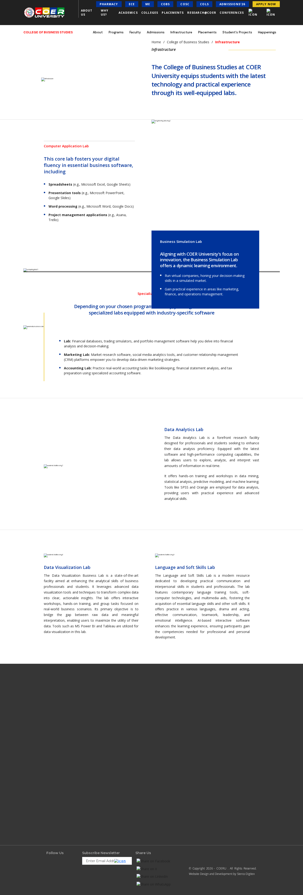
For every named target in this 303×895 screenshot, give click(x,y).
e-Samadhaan (55, 852)
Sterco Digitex (246, 874)
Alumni (160, 750)
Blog (49, 801)
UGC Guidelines (57, 823)
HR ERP (160, 757)
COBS (165, 4)
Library (51, 750)
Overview (106, 713)
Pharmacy (109, 4)
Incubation (108, 793)
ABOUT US (87, 13)
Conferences (232, 13)
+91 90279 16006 (248, 812)
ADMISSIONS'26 (232, 4)
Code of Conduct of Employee (65, 845)
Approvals (107, 779)
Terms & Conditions (113, 808)
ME (147, 4)
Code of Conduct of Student (64, 837)
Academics (53, 728)
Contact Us (53, 765)
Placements (173, 13)
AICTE (158, 721)
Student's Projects (237, 32)
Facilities (52, 735)
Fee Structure (109, 728)
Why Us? (52, 721)
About (98, 32)
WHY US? (105, 13)
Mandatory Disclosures (61, 830)
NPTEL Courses (164, 728)
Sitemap (106, 823)
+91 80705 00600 (233, 769)
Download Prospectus (114, 750)
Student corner (56, 794)
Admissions (156, 32)
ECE (132, 4)
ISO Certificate (55, 757)
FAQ (103, 743)
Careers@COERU (57, 787)
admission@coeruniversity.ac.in (238, 777)
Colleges (52, 772)
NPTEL (105, 815)
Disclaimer (107, 786)
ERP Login (161, 735)
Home (156, 42)
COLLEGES (149, 13)
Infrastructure (181, 32)
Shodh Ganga (55, 859)
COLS (204, 4)
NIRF (158, 713)
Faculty (135, 32)
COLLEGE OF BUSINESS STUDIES (48, 32)
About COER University (61, 713)
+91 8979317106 (246, 803)
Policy (104, 801)
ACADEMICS (128, 13)
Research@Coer (56, 743)
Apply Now (107, 757)
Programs (116, 32)
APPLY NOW (266, 4)
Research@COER (201, 13)
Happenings (267, 32)
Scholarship (108, 735)
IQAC (158, 743)
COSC (184, 4)
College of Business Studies (188, 42)
